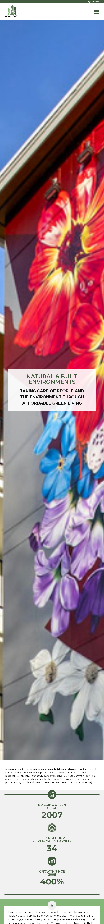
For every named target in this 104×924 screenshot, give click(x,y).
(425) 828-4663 (92, 1)
